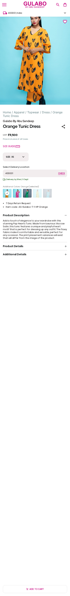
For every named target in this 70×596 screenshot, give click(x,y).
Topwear (33, 112)
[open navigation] (4, 5)
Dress (46, 112)
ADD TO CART (36, 589)
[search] (58, 5)
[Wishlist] (65, 22)
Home (7, 112)
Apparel (19, 112)
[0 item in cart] (65, 5)
